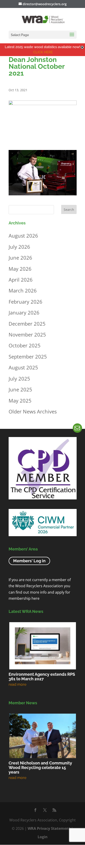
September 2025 (28, 356)
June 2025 (20, 389)
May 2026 (20, 268)
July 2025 (19, 378)
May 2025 (20, 400)
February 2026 (25, 301)
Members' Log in (29, 560)
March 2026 (23, 290)
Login (43, 836)
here (35, 598)
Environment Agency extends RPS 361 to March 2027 (42, 676)
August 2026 (23, 235)
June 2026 (20, 257)
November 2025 (27, 334)
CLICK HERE (43, 52)
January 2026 (24, 312)
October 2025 (25, 345)
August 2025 (23, 367)
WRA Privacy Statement (49, 828)
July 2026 (19, 246)
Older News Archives (33, 411)
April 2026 (21, 279)
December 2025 (27, 323)
